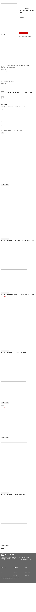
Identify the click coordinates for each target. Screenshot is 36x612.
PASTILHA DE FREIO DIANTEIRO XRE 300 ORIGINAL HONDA (13, 495)
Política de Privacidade (16, 569)
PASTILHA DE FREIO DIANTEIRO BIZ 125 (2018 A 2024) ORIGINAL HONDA (16, 186)
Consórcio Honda (27, 576)
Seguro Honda (27, 575)
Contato (14, 573)
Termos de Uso (15, 572)
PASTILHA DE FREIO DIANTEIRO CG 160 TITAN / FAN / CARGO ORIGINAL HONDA (18, 294)
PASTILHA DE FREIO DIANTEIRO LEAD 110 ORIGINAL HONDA (13, 352)
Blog (1, 572)
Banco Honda (26, 573)
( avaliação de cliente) (25, 14)
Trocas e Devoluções (15, 570)
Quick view (4, 183)
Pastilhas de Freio (29, 36)
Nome (2, 121)
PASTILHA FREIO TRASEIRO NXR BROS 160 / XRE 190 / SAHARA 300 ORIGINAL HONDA (17, 547)
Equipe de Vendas (27, 572)
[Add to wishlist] (6, 183)
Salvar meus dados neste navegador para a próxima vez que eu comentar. (11, 130)
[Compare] (2, 183)
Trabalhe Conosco (3, 570)
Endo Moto (2, 569)
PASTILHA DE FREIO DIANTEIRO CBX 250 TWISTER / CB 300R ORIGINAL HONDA (18, 240)
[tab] (8, 65)
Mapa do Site (14, 576)
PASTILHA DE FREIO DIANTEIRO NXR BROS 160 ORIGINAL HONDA (15, 439)
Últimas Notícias (15, 575)
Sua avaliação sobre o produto (5, 111)
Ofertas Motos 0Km (27, 569)
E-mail (2, 125)
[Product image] (14, 172)
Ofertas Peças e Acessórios (28, 570)
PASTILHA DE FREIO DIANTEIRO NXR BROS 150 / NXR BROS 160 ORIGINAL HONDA (16, 404)
